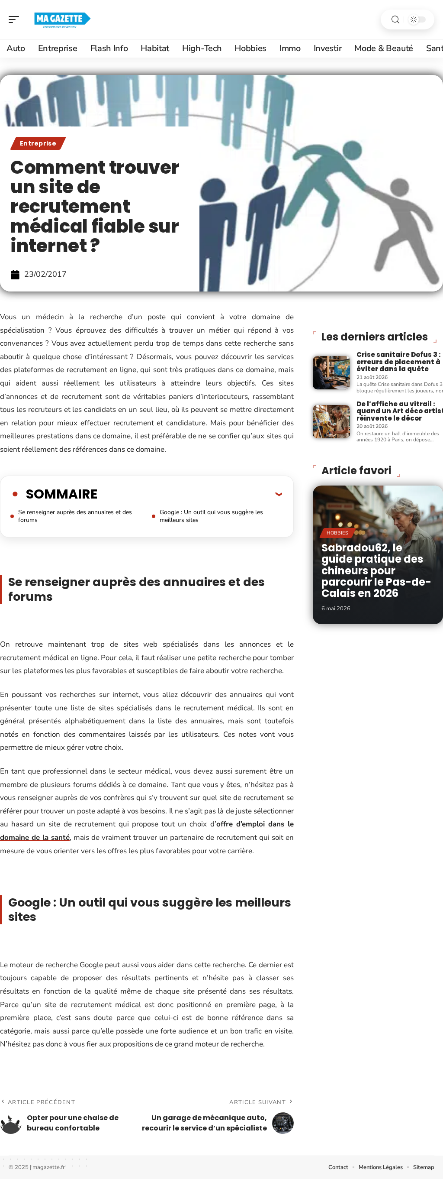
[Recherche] (395, 19)
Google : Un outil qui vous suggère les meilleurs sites (211, 516)
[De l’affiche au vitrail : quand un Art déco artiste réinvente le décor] (331, 421)
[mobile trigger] (16, 19)
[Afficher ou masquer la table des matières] (189, 494)
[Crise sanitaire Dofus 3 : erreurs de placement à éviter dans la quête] (331, 372)
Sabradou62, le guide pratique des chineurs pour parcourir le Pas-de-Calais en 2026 (376, 571)
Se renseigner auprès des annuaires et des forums (75, 516)
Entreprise (38, 143)
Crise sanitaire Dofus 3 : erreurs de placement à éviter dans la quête (398, 361)
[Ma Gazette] (62, 19)
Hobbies (338, 533)
